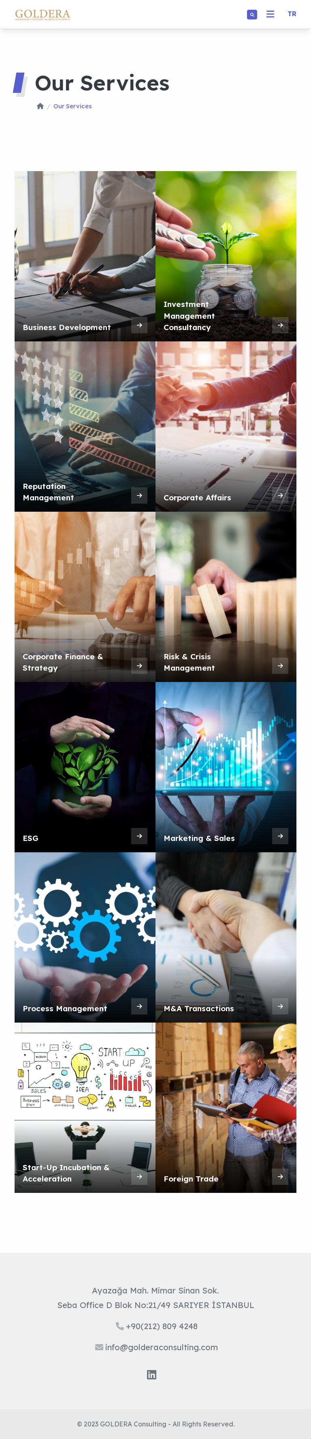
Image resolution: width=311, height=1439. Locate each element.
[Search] (252, 14)
